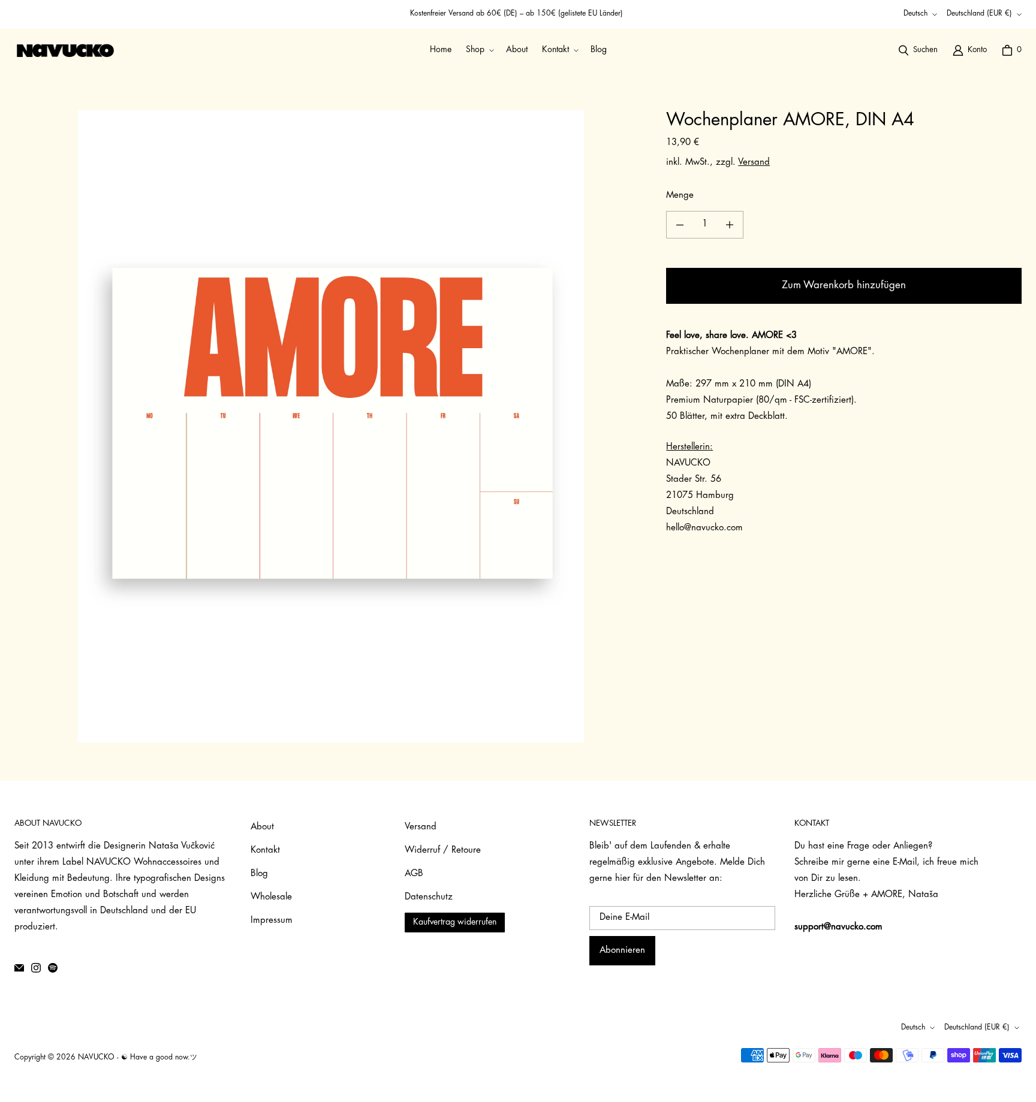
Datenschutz (429, 897)
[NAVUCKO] (65, 50)
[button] (479, 50)
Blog (259, 873)
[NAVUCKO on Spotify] (52, 967)
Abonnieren (622, 950)
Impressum (272, 920)
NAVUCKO (96, 1057)
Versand (754, 162)
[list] (330, 426)
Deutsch (915, 13)
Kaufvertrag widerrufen (454, 922)
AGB (414, 873)
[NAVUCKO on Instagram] (36, 967)
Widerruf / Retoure (443, 850)
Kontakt (265, 850)
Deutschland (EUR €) (979, 13)
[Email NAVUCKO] (19, 967)
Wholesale (271, 897)
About (262, 827)
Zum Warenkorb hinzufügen (844, 285)
